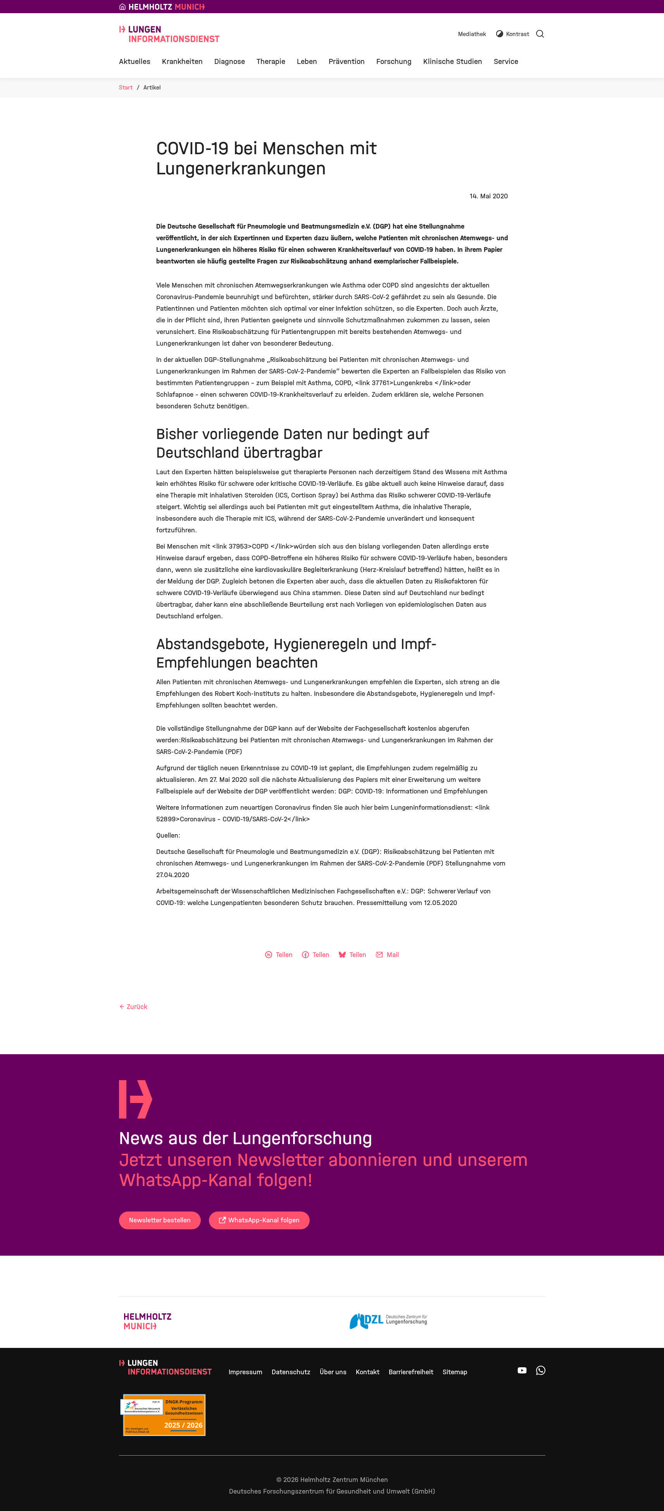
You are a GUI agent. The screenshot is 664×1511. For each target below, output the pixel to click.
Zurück (137, 1007)
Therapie (271, 61)
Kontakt (367, 1372)
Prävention (347, 61)
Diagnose (229, 61)
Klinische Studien (452, 61)
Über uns (333, 1372)
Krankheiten (182, 61)
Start (126, 87)
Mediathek (472, 34)
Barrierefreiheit (411, 1372)
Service (506, 61)
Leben (307, 61)
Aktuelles (134, 61)
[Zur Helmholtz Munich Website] (163, 1322)
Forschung (394, 61)
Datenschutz (291, 1372)
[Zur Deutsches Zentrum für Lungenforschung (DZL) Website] (388, 1322)
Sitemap (455, 1372)
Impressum (245, 1372)
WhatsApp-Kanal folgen (264, 1220)
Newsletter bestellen (160, 1220)
